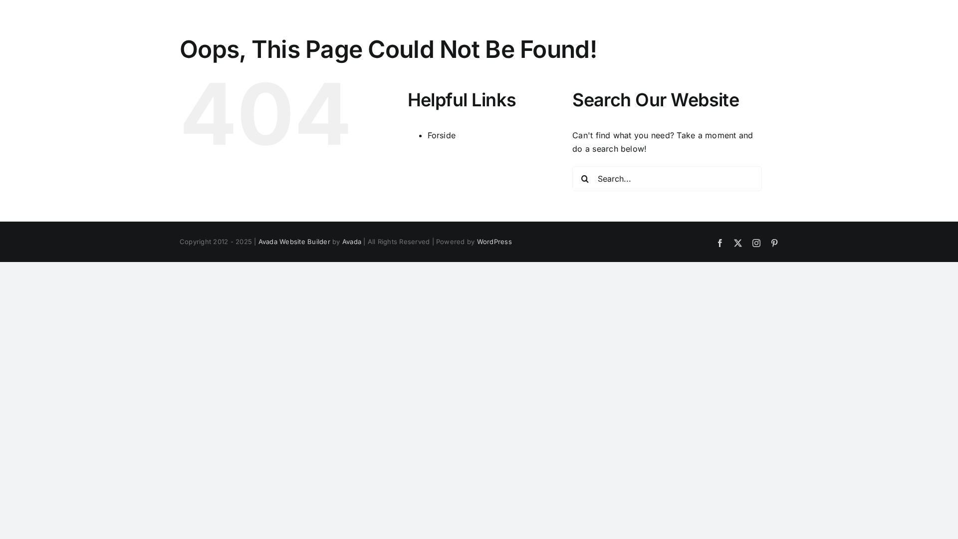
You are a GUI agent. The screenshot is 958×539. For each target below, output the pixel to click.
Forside (442, 135)
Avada (351, 242)
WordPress (494, 242)
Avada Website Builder (294, 242)
